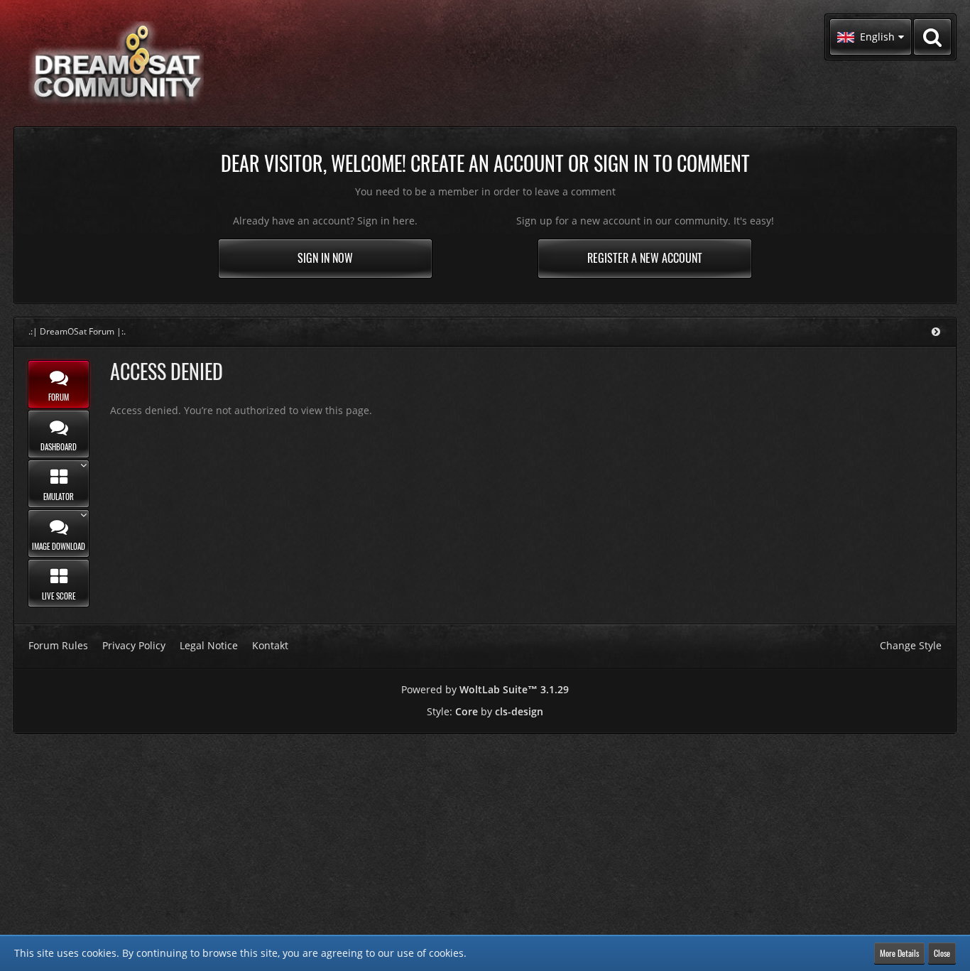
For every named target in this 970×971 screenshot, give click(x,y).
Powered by (485, 689)
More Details (899, 953)
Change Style (911, 645)
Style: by (485, 711)
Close (942, 953)
